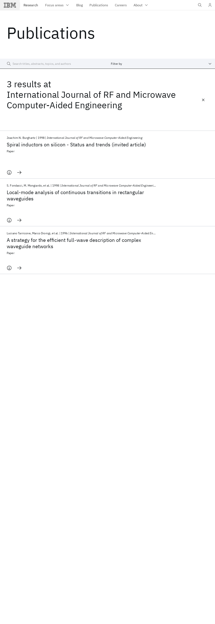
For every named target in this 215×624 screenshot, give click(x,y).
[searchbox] (54, 64)
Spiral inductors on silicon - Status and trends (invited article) (76, 144)
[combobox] (161, 64)
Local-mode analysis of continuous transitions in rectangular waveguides (75, 195)
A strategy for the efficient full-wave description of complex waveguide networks (74, 243)
